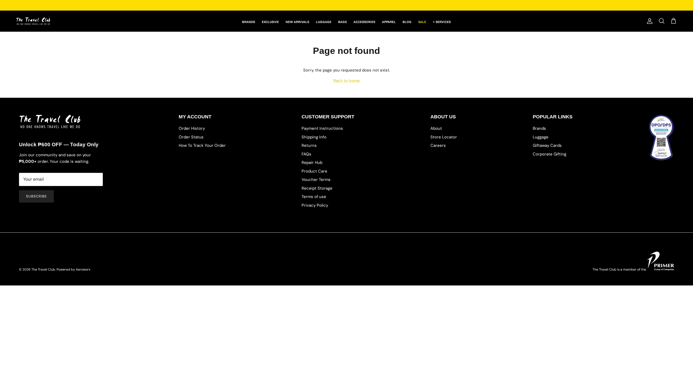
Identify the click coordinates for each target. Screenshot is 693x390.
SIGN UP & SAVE (400, 221)
